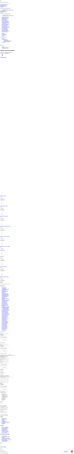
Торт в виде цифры (5, 29)
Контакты (3, 42)
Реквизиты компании (7, 41)
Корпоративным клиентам (8, 40)
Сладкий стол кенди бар (5, 27)
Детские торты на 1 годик (6, 436)
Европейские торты (5, 291)
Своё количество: (2, 377)
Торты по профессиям (5, 47)
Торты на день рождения (5, 438)
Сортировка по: (2, 52)
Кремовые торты (4, 18)
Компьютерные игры (5, 295)
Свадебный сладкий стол (5, 26)
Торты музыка (4, 317)
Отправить (2, 369)
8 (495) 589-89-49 (2, 5)
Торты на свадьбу (4, 432)
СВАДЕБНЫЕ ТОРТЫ (5, 307)
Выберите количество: (3, 376)
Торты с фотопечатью (5, 440)
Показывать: (2, 53)
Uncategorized (4, 288)
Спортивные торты (5, 310)
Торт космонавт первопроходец (5, 236)
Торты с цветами (4, 25)
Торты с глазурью (4, 326)
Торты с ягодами (4, 441)
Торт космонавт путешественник (5, 246)
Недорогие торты (4, 302)
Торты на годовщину (5, 318)
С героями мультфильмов (5, 22)
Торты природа (4, 324)
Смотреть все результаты (4, 4)
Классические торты (5, 293)
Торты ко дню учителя (5, 431)
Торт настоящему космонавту (4, 276)
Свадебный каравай (5, 308)
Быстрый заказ (2, 199)
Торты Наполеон (4, 319)
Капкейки (3, 292)
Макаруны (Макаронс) (5, 298)
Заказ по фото (4, 34)
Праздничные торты (5, 19)
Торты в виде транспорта (5, 313)
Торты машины (4, 439)
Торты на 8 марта (4, 428)
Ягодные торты (4, 20)
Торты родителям (4, 31)
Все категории (4, 287)
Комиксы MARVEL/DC (5, 294)
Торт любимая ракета (3, 266)
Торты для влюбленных (5, 314)
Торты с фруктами (4, 327)
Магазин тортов (4, 418)
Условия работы (4, 421)
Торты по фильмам (5, 28)
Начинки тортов (4, 301)
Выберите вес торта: (3, 375)
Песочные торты (4, 303)
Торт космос (2, 256)
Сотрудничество (4, 39)
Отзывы (3, 35)
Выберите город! (11, 15)
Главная (3, 33)
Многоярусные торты (5, 300)
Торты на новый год (5, 429)
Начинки (3, 38)
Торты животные (4, 315)
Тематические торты (5, 21)
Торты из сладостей (5, 30)
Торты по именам (4, 320)
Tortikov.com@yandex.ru (3, 11)
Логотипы (3, 297)
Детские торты (4, 23)
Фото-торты (4, 329)
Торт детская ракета (3, 195)
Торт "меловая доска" (5, 24)
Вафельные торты (4, 289)
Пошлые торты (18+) (5, 304)
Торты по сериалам (5, 322)
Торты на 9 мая (4, 430)
